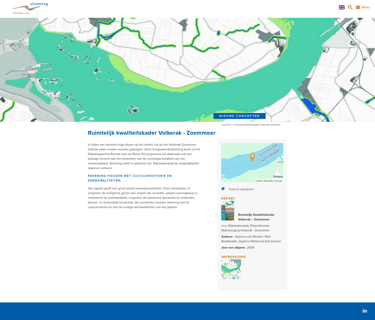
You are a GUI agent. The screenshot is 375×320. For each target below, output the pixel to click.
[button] (231, 278)
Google (278, 180)
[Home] (25, 15)
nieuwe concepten (239, 116)
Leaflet (259, 180)
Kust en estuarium (241, 189)
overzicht (226, 124)
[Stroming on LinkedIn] (364, 311)
